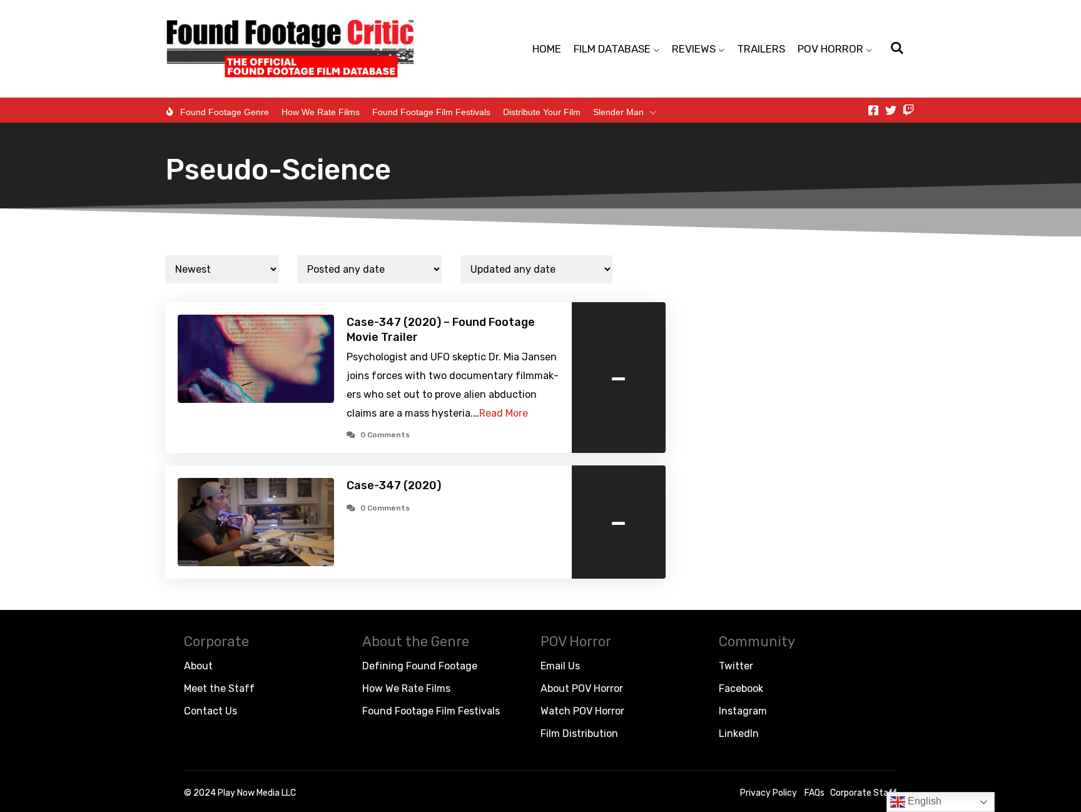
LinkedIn (739, 733)
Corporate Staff (863, 793)
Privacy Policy (768, 793)
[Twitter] (890, 110)
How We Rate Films (321, 112)
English (923, 801)
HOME (546, 49)
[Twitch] (908, 110)
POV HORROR (830, 49)
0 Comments (385, 434)
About (198, 666)
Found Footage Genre (224, 112)
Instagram (743, 711)
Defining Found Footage (419, 666)
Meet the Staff (219, 688)
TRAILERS (761, 49)
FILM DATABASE (612, 49)
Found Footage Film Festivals (431, 112)
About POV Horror (581, 688)
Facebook (741, 688)
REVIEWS (694, 49)
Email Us (560, 666)
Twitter (736, 666)
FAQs (814, 793)
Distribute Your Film (542, 112)
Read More (503, 413)
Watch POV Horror (582, 711)
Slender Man (618, 112)
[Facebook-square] (873, 110)
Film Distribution (579, 733)
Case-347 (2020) (394, 485)
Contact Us (210, 711)
